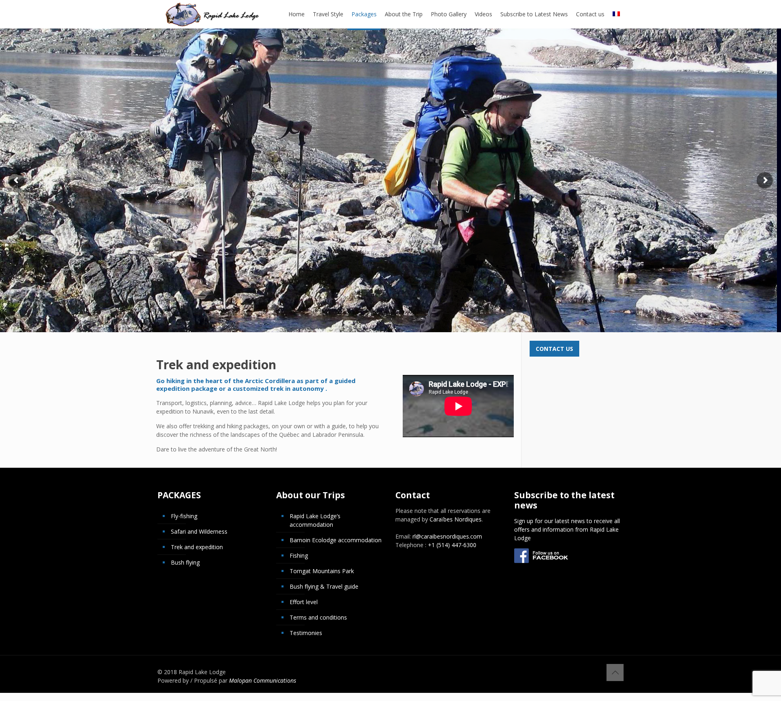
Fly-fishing (184, 516)
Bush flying (185, 562)
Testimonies (306, 633)
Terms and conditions (318, 617)
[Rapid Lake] (213, 14)
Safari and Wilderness (199, 531)
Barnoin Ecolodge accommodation (336, 540)
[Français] (616, 14)
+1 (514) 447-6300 (452, 545)
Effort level (304, 602)
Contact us (554, 349)
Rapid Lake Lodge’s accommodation (315, 520)
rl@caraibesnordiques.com (447, 536)
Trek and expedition (197, 547)
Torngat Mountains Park (322, 571)
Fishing (299, 555)
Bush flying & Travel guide (324, 586)
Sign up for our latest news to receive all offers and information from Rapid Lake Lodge (567, 529)
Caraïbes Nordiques (456, 519)
